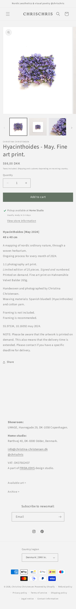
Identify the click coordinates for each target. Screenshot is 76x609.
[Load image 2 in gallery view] (38, 127)
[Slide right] (71, 127)
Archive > (13, 492)
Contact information (47, 598)
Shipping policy (59, 592)
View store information (21, 221)
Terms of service (39, 592)
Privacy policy (20, 592)
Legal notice (27, 598)
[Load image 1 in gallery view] (18, 127)
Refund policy (65, 586)
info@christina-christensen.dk (28, 449)
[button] (8, 14)
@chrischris (15, 455)
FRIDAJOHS (27, 468)
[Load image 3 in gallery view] (57, 127)
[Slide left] (4, 127)
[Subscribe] (60, 516)
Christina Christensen (23, 586)
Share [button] (10, 362)
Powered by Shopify (45, 586)
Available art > (17, 483)
